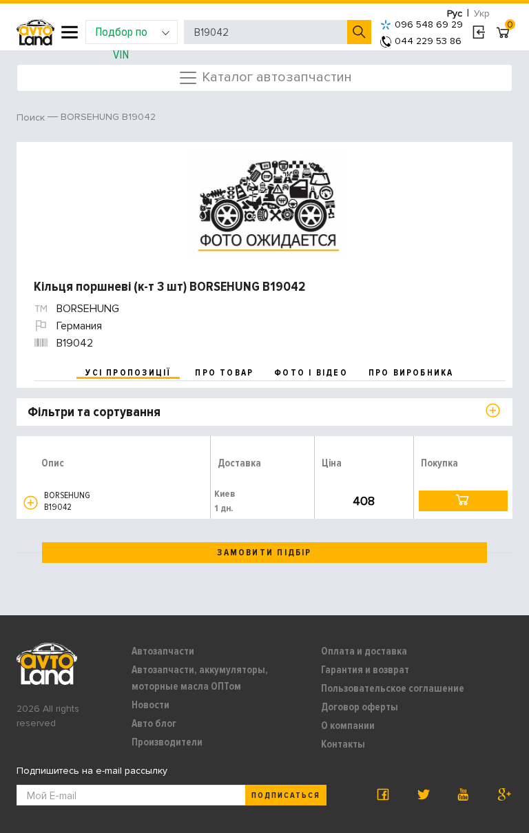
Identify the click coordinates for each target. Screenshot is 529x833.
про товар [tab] (224, 372)
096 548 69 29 (429, 24)
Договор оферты (359, 707)
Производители (167, 742)
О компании (348, 725)
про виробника (411, 372)
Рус (454, 13)
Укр (482, 13)
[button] (30, 502)
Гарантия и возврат (365, 670)
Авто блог (154, 723)
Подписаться (285, 795)
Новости (150, 705)
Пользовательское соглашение (392, 688)
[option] (266, 204)
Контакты (343, 744)
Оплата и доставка (364, 651)
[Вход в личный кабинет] (478, 32)
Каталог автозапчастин (275, 76)
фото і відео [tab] (311, 372)
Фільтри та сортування (94, 412)
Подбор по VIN (121, 34)
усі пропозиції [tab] (128, 372)
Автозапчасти (163, 651)
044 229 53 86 (428, 41)
